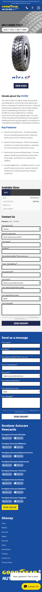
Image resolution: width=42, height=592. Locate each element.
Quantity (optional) (8, 233)
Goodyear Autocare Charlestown (15, 461)
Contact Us (6, 558)
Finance (5, 554)
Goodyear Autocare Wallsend (14, 443)
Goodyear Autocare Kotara (13, 480)
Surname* (5, 248)
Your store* (6, 279)
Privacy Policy (34, 317)
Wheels (4, 528)
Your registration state (10, 295)
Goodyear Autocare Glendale (14, 434)
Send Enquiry (21, 323)
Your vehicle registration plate (13, 287)
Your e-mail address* (9, 264)
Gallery (4, 536)
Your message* (7, 303)
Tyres (4, 523)
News (4, 545)
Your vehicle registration (11, 380)
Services (5, 532)
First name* (6, 241)
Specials (5, 541)
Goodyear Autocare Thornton (14, 471)
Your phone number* (15, 256)
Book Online (6, 549)
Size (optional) (7, 225)
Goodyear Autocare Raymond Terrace (17, 452)
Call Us (8, 438)
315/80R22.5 (34, 198)
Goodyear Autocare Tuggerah (14, 498)
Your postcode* (7, 271)
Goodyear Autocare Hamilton (14, 489)
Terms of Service (19, 318)
